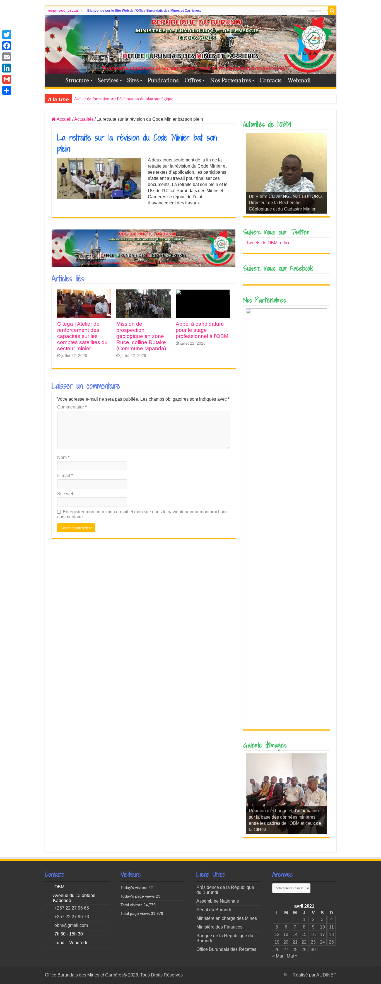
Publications (163, 80)
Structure (77, 80)
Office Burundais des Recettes (226, 949)
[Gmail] (6, 79)
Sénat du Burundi (213, 909)
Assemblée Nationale (217, 901)
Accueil (55, 80)
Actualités (84, 119)
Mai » (292, 956)
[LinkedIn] (6, 68)
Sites (133, 80)
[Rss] (286, 974)
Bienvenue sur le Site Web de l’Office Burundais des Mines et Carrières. (144, 11)
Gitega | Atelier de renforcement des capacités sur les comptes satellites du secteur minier (82, 336)
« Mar (277, 956)
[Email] (6, 56)
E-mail (65, 475)
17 (322, 934)
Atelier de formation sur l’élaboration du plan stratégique (123, 98)
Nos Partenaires (230, 80)
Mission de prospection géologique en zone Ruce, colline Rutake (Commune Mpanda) (141, 336)
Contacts (270, 80)
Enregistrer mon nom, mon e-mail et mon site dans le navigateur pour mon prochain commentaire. (142, 514)
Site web (65, 493)
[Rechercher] (332, 10)
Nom (63, 457)
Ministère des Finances (219, 927)
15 (304, 934)
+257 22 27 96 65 (71, 908)
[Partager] (6, 90)
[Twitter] (6, 34)
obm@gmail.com (71, 925)
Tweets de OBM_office (268, 242)
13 (285, 934)
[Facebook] (6, 45)
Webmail (299, 80)
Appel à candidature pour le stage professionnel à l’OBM (202, 330)
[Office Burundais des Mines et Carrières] (190, 44)
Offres (193, 80)
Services (108, 80)
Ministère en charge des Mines (226, 918)
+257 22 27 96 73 (71, 916)
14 (295, 934)
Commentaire (72, 407)
